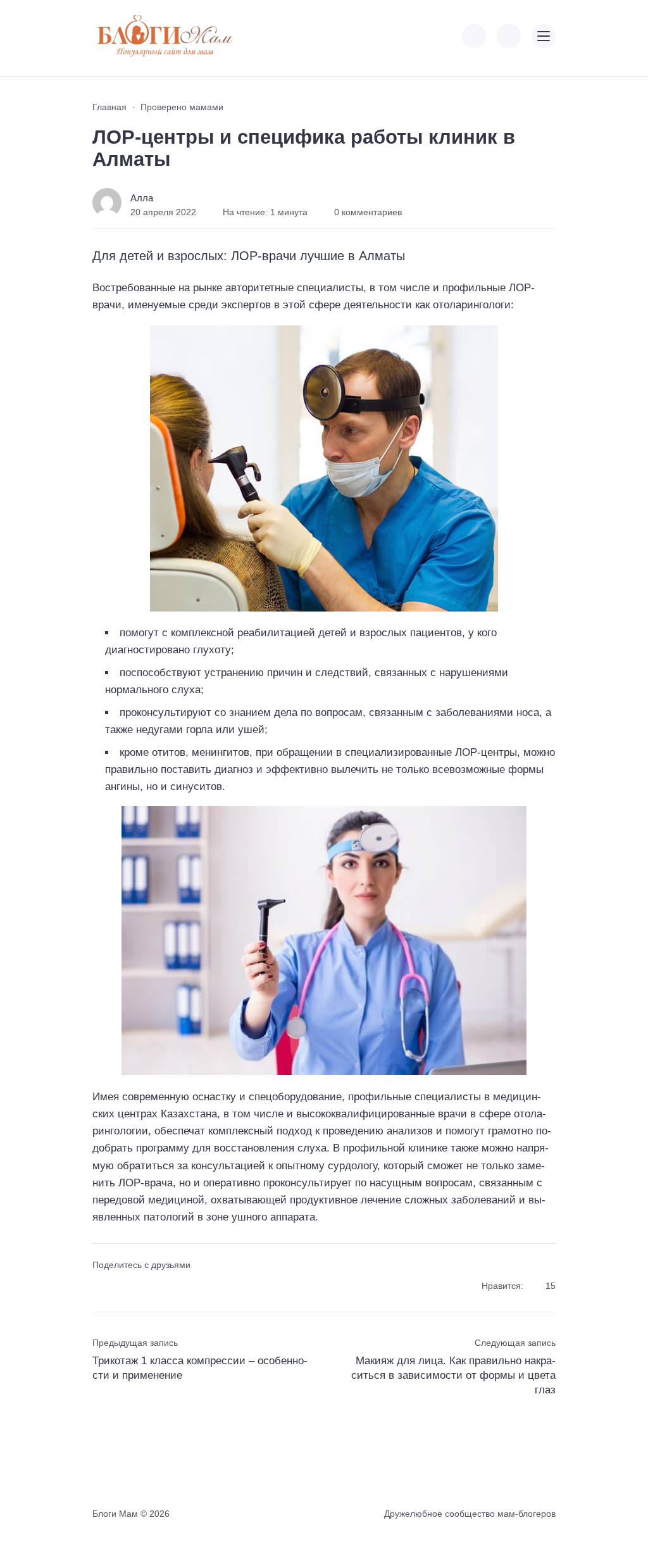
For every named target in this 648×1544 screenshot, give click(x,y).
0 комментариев (368, 212)
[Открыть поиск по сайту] (509, 36)
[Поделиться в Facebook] (100, 1286)
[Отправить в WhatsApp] (168, 1286)
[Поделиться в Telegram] (123, 1286)
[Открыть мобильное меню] (544, 36)
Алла (141, 197)
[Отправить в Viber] (145, 1286)
